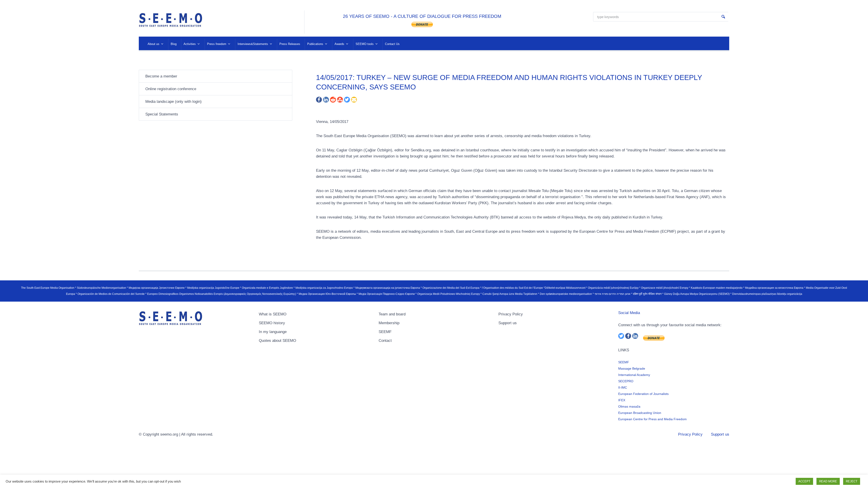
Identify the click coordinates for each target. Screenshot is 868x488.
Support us (507, 323)
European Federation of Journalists (643, 394)
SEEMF (385, 332)
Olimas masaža (629, 406)
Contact (385, 340)
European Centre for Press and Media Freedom (652, 419)
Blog (174, 44)
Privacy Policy (510, 314)
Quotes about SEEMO (277, 340)
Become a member (161, 76)
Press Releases (289, 44)
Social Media (629, 313)
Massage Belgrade (631, 368)
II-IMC (622, 387)
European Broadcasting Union (639, 413)
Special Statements (161, 114)
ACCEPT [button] (804, 481)
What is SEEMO (272, 314)
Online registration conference (170, 89)
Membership (389, 323)
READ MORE (828, 481)
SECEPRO (625, 381)
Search (723, 16)
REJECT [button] (851, 481)
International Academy (634, 375)
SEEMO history (272, 323)
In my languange (273, 332)
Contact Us (392, 44)
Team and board (392, 314)
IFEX (621, 400)
